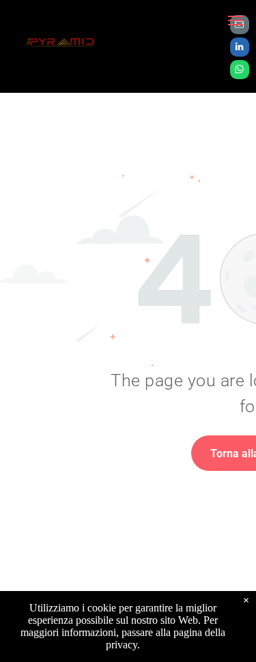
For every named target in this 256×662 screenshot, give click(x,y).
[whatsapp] (239, 71)
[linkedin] (239, 49)
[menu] (235, 20)
